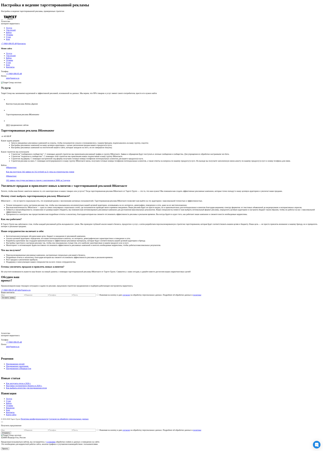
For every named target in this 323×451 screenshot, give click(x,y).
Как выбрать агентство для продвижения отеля (26, 388)
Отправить (6, 433)
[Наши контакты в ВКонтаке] (3, 353)
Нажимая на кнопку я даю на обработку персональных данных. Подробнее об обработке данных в (150, 295)
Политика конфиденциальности (34, 419)
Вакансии (10, 408)
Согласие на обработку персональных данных (69, 419)
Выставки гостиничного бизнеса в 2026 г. (24, 386)
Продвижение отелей (15, 364)
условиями (51, 442)
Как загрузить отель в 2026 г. (18, 383)
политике (197, 295)
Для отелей (11, 30)
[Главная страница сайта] (10, 19)
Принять (5, 449)
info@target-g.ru (12, 78)
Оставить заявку (8, 298)
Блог (8, 39)
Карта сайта (11, 415)
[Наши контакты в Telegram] (8, 353)
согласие (126, 295)
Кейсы (9, 32)
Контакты (21, 43)
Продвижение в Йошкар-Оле (18, 368)
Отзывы (9, 35)
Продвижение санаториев (17, 366)
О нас (8, 37)
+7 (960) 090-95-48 (9, 43)
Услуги (9, 28)
